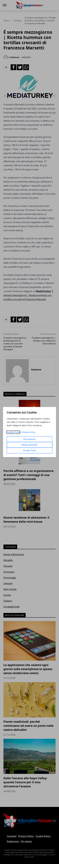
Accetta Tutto (29, 450)
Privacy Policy (28, 432)
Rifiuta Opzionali (29, 444)
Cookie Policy (13, 432)
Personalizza (29, 439)
